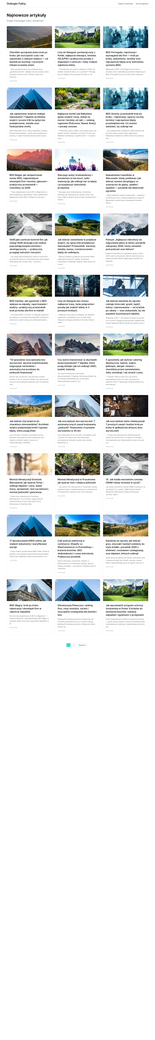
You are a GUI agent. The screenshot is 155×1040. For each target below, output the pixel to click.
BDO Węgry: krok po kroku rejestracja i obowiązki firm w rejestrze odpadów (25, 608)
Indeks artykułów (125, 4)
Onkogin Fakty (16, 3)
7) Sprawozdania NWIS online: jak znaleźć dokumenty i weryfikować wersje (28, 543)
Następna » (83, 645)
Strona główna (142, 4)
